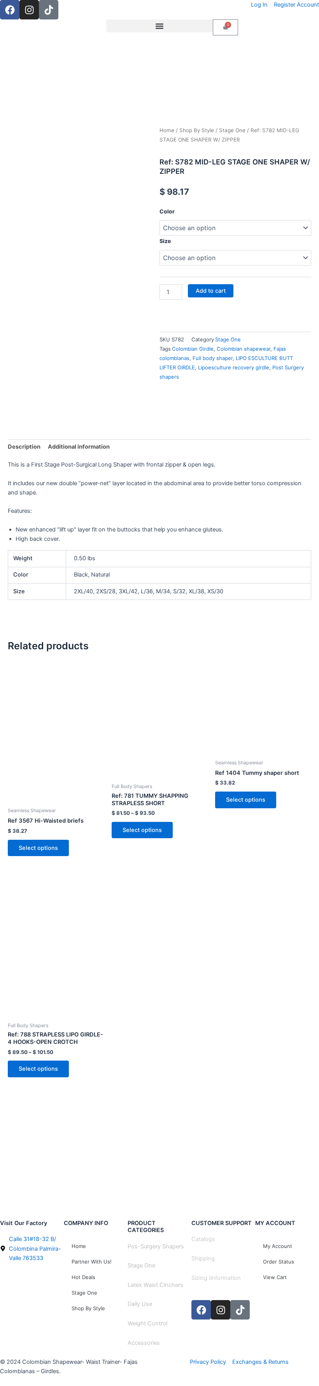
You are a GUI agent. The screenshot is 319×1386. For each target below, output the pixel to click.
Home (167, 130)
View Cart (275, 1277)
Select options (38, 847)
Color (167, 211)
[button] (159, 25)
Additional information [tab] (79, 446)
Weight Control (147, 1323)
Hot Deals (83, 1277)
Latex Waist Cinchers (155, 1284)
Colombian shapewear (243, 349)
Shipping (203, 1258)
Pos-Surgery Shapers (156, 1246)
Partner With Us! (92, 1261)
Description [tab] (24, 446)
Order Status (278, 1261)
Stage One (232, 130)
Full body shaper (213, 358)
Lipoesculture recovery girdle (233, 367)
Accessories (144, 1342)
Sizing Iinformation (216, 1277)
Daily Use (140, 1303)
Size (165, 241)
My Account (277, 1246)
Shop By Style (196, 130)
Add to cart (211, 290)
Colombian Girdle (193, 349)
